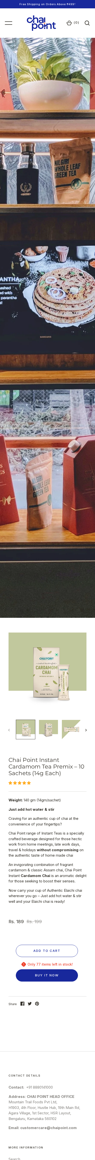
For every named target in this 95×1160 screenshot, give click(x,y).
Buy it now (47, 975)
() (76, 22)
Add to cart (47, 951)
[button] (20, 783)
